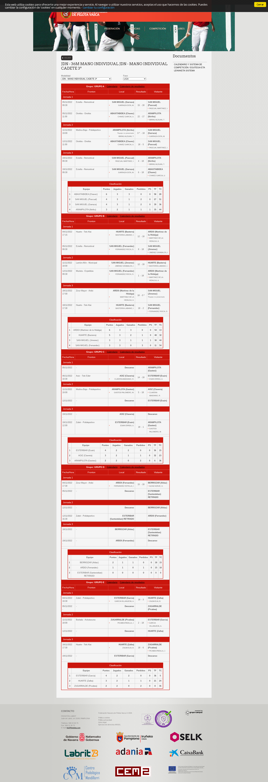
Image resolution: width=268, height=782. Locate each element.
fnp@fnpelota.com (73, 728)
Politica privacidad (105, 720)
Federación (112, 28)
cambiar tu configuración (98, 7)
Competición (157, 28)
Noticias (134, 28)
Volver (67, 58)
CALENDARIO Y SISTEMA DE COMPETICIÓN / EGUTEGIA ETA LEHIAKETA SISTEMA (189, 67)
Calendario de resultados (132, 86)
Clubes (180, 28)
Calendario (112, 86)
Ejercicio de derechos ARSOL (109, 725)
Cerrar (260, 4)
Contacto (200, 28)
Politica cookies (104, 718)
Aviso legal (102, 722)
